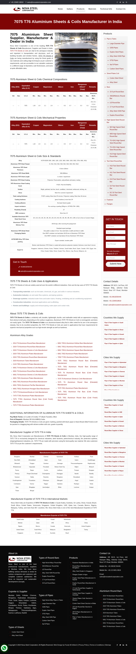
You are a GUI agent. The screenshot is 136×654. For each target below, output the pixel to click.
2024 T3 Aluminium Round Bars (113, 599)
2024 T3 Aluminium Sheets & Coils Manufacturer (30, 350)
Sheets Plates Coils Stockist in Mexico (82, 599)
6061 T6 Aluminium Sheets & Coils (114, 626)
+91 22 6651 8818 (114, 570)
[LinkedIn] (123, 2)
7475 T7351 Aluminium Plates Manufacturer (28, 396)
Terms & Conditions (97, 645)
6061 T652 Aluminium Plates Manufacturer (73, 354)
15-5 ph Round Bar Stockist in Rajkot (82, 607)
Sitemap (108, 645)
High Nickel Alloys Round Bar (51, 562)
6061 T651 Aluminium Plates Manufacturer (28, 378)
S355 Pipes (114, 48)
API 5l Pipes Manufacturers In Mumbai (82, 612)
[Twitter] (120, 2)
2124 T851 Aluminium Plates (112, 616)
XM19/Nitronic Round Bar (117, 97)
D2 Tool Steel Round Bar (117, 187)
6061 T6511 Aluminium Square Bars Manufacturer (75, 350)
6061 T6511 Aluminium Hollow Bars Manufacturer (75, 343)
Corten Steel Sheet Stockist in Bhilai (84, 603)
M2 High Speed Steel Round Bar (117, 128)
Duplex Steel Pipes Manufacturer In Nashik (83, 578)
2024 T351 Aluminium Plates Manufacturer (28, 354)
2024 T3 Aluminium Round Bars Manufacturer (29, 347)
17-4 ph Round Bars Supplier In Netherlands (82, 589)
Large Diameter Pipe (117, 43)
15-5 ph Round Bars (117, 92)
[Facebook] (117, 2)
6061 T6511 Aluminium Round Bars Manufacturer (75, 347)
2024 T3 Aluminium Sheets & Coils (114, 602)
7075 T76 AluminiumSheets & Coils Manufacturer (30, 392)
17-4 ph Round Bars (117, 107)
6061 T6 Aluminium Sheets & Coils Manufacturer (30, 375)
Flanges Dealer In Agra (79, 574)
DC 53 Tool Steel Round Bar (116, 194)
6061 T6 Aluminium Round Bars (113, 623)
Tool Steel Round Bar (114, 161)
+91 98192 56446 (114, 566)
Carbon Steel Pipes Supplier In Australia (82, 594)
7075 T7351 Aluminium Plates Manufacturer (28, 405)
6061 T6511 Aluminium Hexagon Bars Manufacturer (31, 389)
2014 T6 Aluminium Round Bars (113, 596)
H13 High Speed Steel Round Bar (118, 155)
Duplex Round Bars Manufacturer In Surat (84, 584)
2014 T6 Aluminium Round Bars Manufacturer (29, 343)
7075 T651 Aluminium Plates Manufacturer (73, 388)
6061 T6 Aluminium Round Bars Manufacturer (29, 371)
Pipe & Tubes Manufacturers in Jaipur (82, 618)
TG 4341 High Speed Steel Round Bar (117, 148)
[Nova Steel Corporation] (23, 8)
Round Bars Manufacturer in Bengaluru (81, 567)
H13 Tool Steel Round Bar (117, 180)
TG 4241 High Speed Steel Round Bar (117, 142)
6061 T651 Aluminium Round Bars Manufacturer (30, 382)
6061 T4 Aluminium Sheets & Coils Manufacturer (30, 368)
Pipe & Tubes (111, 39)
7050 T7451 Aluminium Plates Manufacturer (73, 357)
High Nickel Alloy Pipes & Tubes (52, 600)
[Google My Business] (126, 2)
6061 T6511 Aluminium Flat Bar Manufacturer (29, 385)
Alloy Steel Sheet (17, 635)
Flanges (110, 204)
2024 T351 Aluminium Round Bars (114, 609)
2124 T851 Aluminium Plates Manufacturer (28, 364)
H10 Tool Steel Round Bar (117, 167)
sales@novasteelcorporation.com (39, 2)
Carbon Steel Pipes (117, 69)
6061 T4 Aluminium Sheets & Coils (114, 619)
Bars (108, 87)
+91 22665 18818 (17, 2)
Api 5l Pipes (114, 64)
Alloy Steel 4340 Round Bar (51, 573)
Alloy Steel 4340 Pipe (117, 56)
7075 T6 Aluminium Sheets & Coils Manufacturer (75, 379)
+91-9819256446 (115, 297)
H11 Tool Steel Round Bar (117, 174)
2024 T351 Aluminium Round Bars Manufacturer (30, 357)
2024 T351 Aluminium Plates (112, 606)
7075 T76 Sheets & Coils (19, 51)
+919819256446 (26, 267)
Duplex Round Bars (117, 115)
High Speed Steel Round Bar (115, 121)
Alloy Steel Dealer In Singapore (82, 571)
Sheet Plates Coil (113, 73)
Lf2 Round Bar (115, 102)
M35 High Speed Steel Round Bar (118, 135)
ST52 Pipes (114, 60)
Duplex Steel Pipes (116, 52)
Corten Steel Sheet (116, 78)
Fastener (110, 200)
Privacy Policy (84, 645)
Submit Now (115, 263)
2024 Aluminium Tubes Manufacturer (26, 361)
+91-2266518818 (115, 301)
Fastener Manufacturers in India (82, 562)
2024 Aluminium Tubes (110, 613)
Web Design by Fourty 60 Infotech (65, 645)
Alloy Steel (113, 82)
